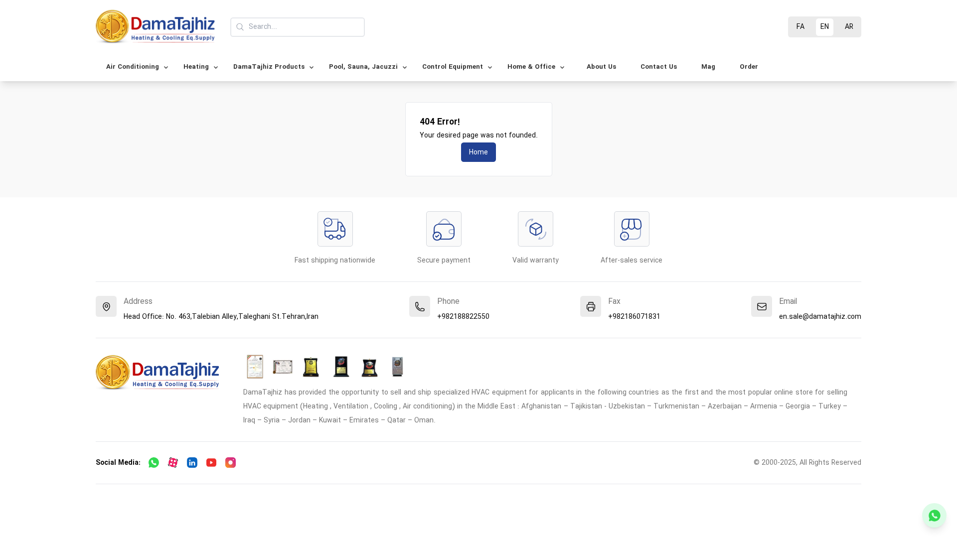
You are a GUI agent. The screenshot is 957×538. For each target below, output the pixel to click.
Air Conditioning (132, 67)
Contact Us (658, 67)
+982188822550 (463, 316)
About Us (601, 67)
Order (749, 67)
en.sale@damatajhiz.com (820, 316)
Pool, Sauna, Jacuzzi (363, 67)
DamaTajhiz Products (269, 67)
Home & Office (531, 67)
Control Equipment (452, 67)
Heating (196, 67)
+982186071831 (634, 316)
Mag (708, 67)
